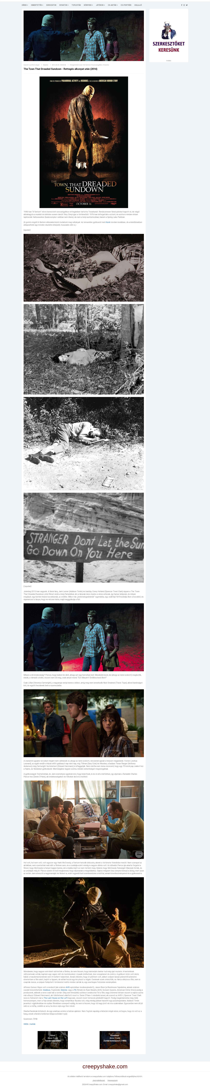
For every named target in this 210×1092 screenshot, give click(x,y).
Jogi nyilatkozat (98, 1080)
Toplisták (76, 5)
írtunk (107, 222)
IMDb (26, 1024)
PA (75, 990)
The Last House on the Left (56, 998)
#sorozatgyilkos (96, 65)
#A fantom (87, 65)
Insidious (46, 990)
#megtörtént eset (76, 65)
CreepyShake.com (95, 1084)
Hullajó (138, 5)
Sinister (64, 990)
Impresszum (113, 1080)
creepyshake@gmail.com (118, 1084)
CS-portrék (126, 5)
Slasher (45, 65)
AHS (68, 987)
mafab (32, 1024)
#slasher (106, 65)
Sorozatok (51, 5)
